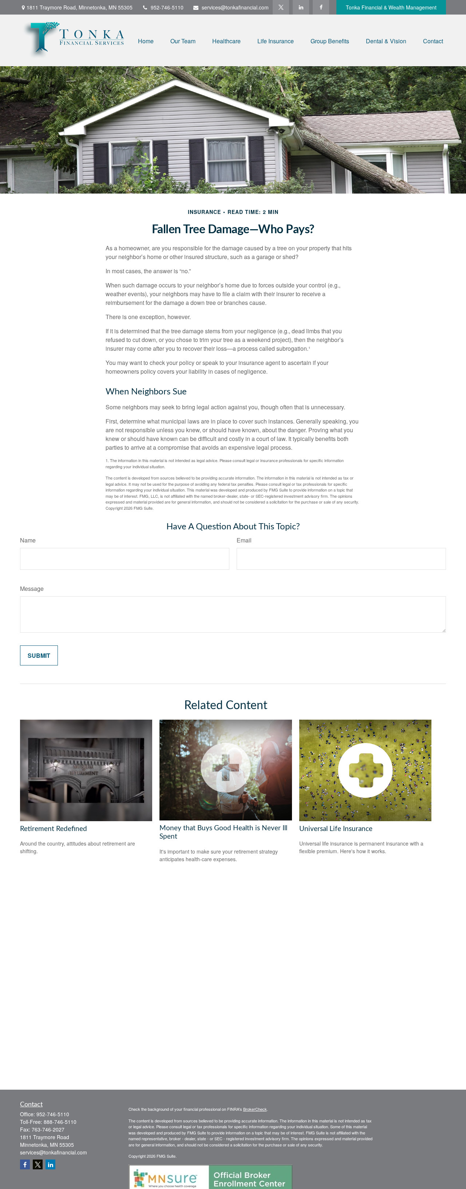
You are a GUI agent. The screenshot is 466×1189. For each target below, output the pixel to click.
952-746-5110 (167, 7)
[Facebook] (321, 7)
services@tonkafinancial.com (235, 7)
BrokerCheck (255, 1109)
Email (244, 540)
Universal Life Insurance (335, 829)
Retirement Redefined (53, 829)
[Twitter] (281, 7)
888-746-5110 (60, 1121)
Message (32, 588)
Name (28, 540)
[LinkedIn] (301, 7)
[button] (146, 40)
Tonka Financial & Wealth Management (391, 7)
